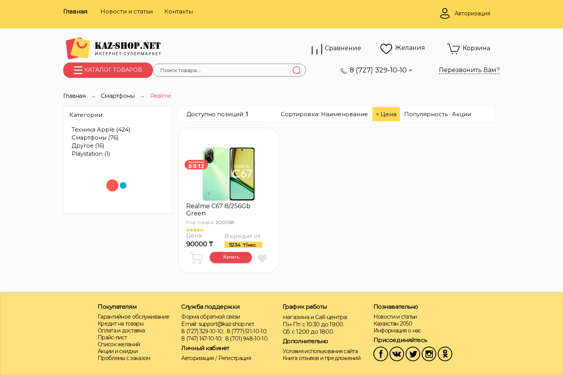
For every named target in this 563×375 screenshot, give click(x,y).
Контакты (178, 11)
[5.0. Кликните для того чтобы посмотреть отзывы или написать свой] (224, 230)
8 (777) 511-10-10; (247, 331)
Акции (461, 114)
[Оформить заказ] (230, 258)
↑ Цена (386, 114)
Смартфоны (95, 137)
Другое (88, 145)
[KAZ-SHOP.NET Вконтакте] (397, 353)
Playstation (91, 153)
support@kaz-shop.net (226, 324)
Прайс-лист (112, 337)
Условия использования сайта (320, 351)
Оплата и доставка (121, 330)
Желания (410, 47)
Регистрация (234, 358)
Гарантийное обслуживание (133, 316)
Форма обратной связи (210, 316)
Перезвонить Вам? (469, 70)
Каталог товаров (112, 69)
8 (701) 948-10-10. (246, 338)
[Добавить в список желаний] (262, 258)
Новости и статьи (126, 11)
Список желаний (119, 344)
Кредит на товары (120, 323)
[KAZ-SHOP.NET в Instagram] (429, 353)
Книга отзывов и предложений (321, 358)
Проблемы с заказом (124, 358)
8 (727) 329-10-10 (379, 70)
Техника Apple (101, 129)
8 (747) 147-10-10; (201, 338)
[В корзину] (198, 258)
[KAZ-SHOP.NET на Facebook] (380, 353)
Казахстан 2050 (392, 323)
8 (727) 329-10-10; (202, 331)
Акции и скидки (117, 351)
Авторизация (197, 358)
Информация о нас (397, 330)
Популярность (426, 114)
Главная (75, 11)
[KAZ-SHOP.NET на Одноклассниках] (445, 353)
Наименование (344, 114)
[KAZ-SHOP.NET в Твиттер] (413, 353)
